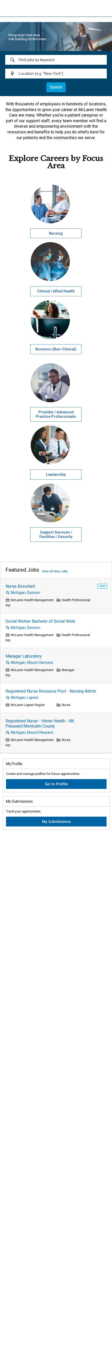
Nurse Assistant (20, 586)
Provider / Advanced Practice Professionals (56, 414)
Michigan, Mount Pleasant (32, 732)
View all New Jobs (55, 571)
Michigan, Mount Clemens (32, 662)
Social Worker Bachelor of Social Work (40, 621)
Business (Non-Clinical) (55, 349)
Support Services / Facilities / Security (55, 534)
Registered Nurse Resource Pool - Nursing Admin (50, 691)
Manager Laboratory (23, 656)
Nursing (56, 233)
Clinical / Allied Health (56, 291)
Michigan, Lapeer (25, 697)
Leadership (56, 474)
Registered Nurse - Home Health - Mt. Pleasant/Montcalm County (39, 723)
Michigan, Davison (25, 593)
